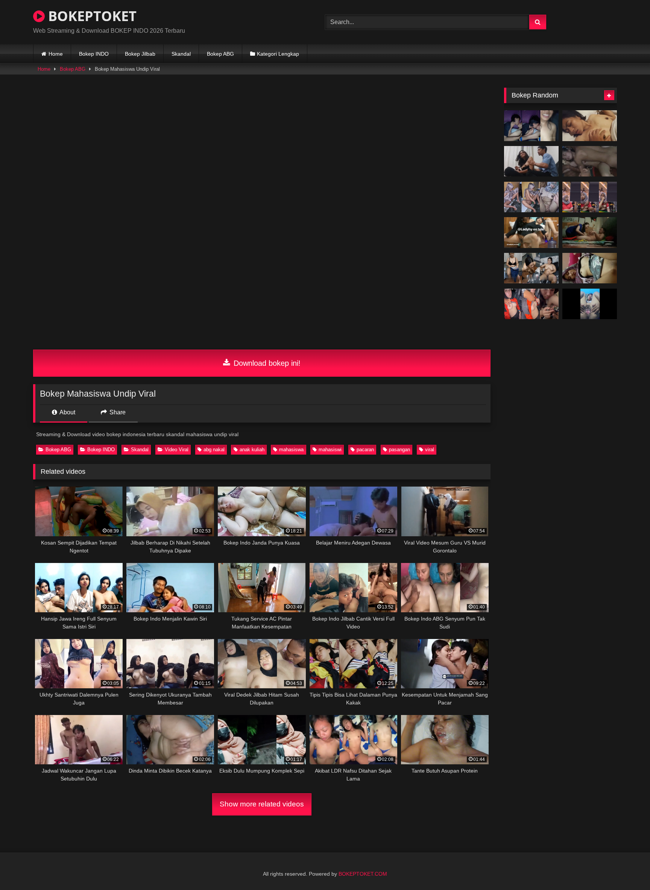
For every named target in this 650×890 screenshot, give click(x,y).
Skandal (181, 54)
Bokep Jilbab (140, 54)
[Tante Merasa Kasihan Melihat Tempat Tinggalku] (589, 232)
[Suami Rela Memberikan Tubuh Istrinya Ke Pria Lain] (589, 161)
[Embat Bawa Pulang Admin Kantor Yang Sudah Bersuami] (531, 304)
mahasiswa (291, 449)
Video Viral (176, 449)
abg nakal (214, 449)
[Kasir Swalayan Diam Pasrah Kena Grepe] (589, 197)
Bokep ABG (220, 54)
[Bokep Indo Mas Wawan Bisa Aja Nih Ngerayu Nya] (531, 161)
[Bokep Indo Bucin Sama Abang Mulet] (531, 125)
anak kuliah (252, 449)
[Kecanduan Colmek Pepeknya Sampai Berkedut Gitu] (589, 304)
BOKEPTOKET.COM (363, 874)
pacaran (365, 449)
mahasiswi (330, 449)
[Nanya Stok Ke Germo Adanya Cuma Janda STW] (531, 268)
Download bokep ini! (266, 363)
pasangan (399, 449)
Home (56, 54)
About (66, 412)
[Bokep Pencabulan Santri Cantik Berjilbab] (589, 268)
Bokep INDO (94, 54)
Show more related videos (262, 804)
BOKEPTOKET (91, 16)
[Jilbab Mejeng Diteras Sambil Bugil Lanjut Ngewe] (531, 197)
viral (429, 449)
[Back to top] (626, 867)
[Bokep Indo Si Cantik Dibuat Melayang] (589, 125)
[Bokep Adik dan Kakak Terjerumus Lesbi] (531, 232)
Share (117, 412)
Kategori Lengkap (278, 54)
